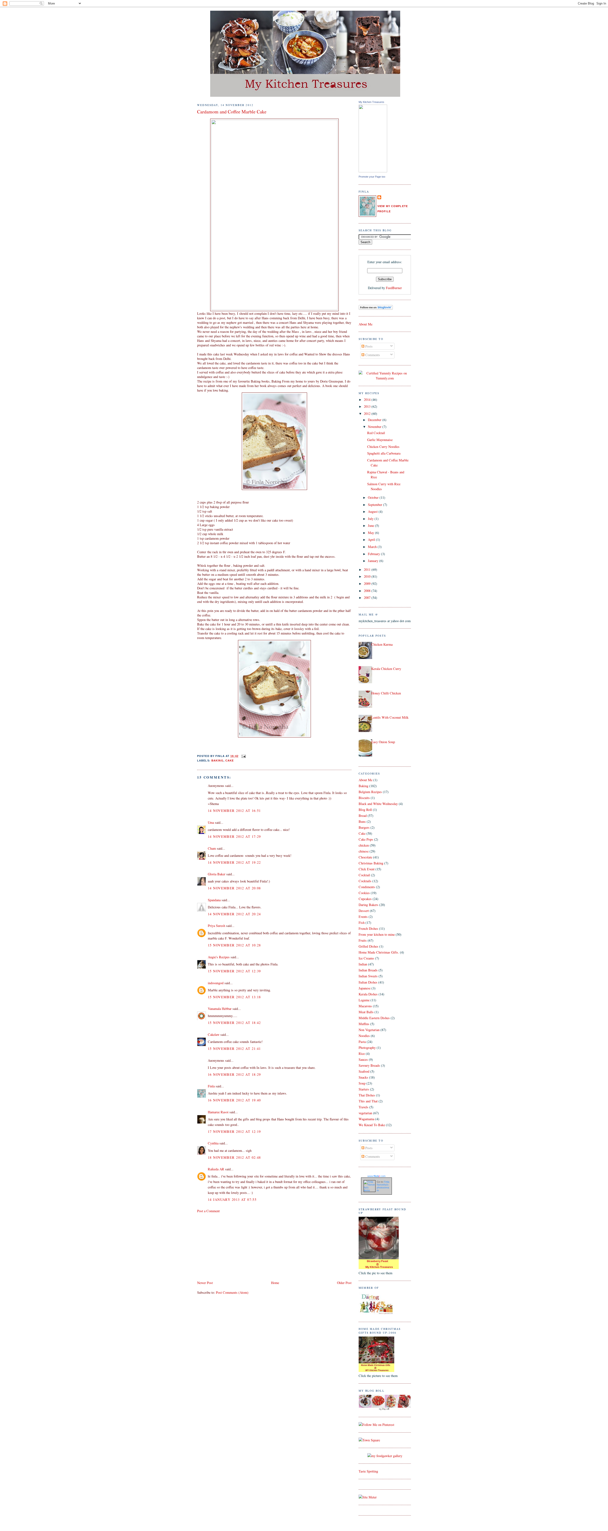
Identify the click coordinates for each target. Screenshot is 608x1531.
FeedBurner (394, 288)
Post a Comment (208, 1211)
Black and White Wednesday (378, 803)
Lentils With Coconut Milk (389, 717)
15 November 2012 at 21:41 (234, 1048)
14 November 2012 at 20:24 (234, 914)
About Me (365, 324)
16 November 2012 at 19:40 (234, 1100)
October (374, 497)
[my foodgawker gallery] (384, 1455)
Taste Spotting (368, 1471)
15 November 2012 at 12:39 (234, 971)
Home (275, 1282)
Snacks (363, 1077)
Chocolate (365, 857)
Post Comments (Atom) (232, 1292)
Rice (362, 1053)
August (373, 511)
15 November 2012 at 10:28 (234, 945)
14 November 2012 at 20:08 (234, 888)
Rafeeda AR (216, 1169)
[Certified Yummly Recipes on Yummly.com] (385, 378)
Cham (212, 848)
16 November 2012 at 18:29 (234, 1074)
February (374, 554)
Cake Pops (366, 839)
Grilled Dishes (368, 946)
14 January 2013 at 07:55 (232, 1199)
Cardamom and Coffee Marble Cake (231, 111)
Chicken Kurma (382, 644)
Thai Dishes (367, 1095)
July (371, 518)
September (375, 504)
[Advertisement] (232, 1246)
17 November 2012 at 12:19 (234, 1131)
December (375, 419)
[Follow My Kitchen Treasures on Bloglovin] (376, 308)
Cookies (364, 893)
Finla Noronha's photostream (383, 1186)
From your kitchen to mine (377, 934)
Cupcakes (365, 898)
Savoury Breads (369, 1065)
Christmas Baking (371, 863)
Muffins (364, 1024)
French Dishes (368, 928)
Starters (364, 1089)
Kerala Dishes (368, 994)
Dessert (364, 910)
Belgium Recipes (370, 792)
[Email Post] (243, 756)
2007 (367, 597)
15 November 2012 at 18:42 (234, 1022)
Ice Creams (366, 958)
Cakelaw (213, 1034)
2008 (367, 590)
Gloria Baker (216, 874)
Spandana (214, 900)
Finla (211, 1086)
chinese (364, 851)
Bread (363, 815)
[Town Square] (369, 1440)
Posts (368, 346)
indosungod (215, 983)
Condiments (367, 887)
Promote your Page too (372, 176)
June (371, 525)
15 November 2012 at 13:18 (234, 997)
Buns (362, 821)
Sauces (363, 1059)
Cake (229, 760)
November (375, 426)
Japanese (364, 988)
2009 (367, 583)
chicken (364, 845)
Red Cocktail (376, 433)
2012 (367, 413)
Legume (364, 1000)
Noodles (364, 1035)
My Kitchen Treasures (371, 102)
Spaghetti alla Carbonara (383, 453)
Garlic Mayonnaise (380, 439)
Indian (363, 964)
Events (363, 916)
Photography (367, 1047)
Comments (372, 355)
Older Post (344, 1282)
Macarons (365, 1006)
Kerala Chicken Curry (386, 668)
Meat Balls (366, 1012)
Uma (211, 822)
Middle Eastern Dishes (374, 1018)
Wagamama (366, 1119)
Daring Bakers (368, 904)
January (373, 560)
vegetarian (365, 1113)
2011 (367, 569)
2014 (367, 399)
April (372, 539)
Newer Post (205, 1282)
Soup (362, 1083)
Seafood (364, 1071)
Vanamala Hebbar (220, 1008)
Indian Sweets (368, 976)
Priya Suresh (216, 925)
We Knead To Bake (372, 1125)
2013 (367, 406)
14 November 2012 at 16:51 (234, 810)
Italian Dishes (368, 982)
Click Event (367, 869)
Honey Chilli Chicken (386, 693)
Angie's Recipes (219, 957)
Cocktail (364, 875)
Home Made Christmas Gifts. (379, 952)
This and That (368, 1101)
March (373, 546)
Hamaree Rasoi (218, 1112)
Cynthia (213, 1143)
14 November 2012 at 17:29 (234, 836)
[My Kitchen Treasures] (373, 171)
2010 (367, 576)
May (371, 532)
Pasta (362, 1041)
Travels (363, 1107)
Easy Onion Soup (383, 742)
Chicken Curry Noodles (383, 446)
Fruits (363, 940)
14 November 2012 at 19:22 (234, 862)
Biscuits (364, 797)
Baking (217, 760)
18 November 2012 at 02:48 (234, 1157)
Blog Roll (365, 809)
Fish (362, 922)
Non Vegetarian (369, 1029)
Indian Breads (368, 970)
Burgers (364, 827)
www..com (376, 1176)
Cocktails (365, 881)
